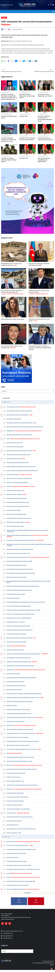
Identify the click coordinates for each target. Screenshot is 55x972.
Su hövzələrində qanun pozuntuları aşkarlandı (17, 737)
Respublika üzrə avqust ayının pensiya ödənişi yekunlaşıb (20, 665)
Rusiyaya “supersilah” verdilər (14, 832)
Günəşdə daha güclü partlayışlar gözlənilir (17, 498)
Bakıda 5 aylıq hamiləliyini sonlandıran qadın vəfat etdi (21, 637)
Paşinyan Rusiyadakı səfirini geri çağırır (16, 685)
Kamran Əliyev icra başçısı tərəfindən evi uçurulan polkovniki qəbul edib (12, 292)
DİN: (14, 753)
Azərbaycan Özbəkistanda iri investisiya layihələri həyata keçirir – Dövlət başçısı (26, 602)
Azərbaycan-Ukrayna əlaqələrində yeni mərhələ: (28, 557)
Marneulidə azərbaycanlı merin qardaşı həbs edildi (19, 865)
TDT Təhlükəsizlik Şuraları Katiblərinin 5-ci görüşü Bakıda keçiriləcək (23, 869)
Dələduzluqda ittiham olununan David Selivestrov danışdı (39, 292)
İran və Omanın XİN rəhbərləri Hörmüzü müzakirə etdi (19, 410)
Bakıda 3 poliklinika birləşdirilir (16, 458)
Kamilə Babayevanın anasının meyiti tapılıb (12, 319)
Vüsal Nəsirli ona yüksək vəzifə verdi (15, 681)
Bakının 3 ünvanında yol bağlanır (16, 494)
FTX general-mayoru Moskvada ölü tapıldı (17, 641)
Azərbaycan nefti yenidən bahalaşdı (15, 801)
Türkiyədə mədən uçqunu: (19, 474)
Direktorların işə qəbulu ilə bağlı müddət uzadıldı (18, 626)
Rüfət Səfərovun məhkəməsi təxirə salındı (16, 565)
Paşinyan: (23, 877)
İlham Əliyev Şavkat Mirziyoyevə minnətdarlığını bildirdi (27, 96)
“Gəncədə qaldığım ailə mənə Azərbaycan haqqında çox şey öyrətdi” (23, 741)
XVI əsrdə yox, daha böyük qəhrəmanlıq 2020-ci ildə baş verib (25, 540)
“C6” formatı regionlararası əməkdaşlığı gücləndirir (19, 606)
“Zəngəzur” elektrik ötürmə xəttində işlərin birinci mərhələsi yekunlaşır (27, 653)
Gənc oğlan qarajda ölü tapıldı (14, 418)
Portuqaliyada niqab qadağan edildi (15, 793)
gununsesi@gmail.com (8, 935)
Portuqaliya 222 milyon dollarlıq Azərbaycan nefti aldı (19, 561)
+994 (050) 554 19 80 (7, 933)
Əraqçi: (23, 438)
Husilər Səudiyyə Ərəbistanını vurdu (15, 781)
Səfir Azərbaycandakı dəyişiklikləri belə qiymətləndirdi (44, 160)
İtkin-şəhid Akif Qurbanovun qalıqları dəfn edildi (18, 745)
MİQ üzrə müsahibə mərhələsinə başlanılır (17, 514)
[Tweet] (25, 61)
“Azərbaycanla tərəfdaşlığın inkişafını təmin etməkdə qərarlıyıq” (24, 749)
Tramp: (16, 645)
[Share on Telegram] (31, 61)
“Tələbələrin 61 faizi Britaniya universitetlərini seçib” (19, 713)
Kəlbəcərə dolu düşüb (12, 705)
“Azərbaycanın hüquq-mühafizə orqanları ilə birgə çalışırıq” (9, 160)
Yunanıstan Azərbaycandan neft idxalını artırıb (18, 462)
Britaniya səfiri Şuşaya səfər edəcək (15, 649)
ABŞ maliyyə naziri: (23, 841)
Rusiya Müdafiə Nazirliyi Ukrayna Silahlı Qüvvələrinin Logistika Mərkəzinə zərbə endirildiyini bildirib (28, 582)
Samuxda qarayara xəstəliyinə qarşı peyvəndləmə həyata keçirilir (22, 470)
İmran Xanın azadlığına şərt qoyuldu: (23, 889)
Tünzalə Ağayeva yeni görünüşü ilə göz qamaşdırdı (19, 657)
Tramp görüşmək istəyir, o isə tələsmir (16, 622)
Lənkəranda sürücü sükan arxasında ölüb (16, 634)
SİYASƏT (4, 17)
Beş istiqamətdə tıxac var (13, 824)
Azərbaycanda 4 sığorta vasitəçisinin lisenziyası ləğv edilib (21, 881)
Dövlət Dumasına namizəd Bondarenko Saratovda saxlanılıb (21, 573)
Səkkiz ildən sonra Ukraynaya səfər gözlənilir (17, 482)
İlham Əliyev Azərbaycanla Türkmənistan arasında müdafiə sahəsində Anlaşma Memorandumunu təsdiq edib (30, 545)
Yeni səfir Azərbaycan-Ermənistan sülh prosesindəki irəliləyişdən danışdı (24, 693)
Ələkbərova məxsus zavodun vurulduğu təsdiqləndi (19, 618)
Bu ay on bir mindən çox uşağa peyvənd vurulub (18, 506)
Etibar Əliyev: (25, 765)
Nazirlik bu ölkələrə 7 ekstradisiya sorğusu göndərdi (19, 478)
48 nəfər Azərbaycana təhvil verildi (15, 526)
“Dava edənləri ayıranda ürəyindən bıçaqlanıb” (20, 845)
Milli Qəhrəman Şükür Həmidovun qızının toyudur (39, 320)
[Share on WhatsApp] (4, 61)
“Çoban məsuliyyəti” (18, 813)
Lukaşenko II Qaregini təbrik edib (14, 805)
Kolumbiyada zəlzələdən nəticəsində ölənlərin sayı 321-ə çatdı (21, 422)
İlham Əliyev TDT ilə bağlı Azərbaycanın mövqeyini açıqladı (21, 614)
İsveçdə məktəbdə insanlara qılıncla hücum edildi (18, 454)
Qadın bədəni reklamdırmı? (13, 598)
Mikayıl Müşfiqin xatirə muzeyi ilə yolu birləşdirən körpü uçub (11, 264)
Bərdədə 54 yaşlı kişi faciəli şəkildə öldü (16, 853)
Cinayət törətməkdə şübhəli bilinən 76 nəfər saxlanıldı (19, 761)
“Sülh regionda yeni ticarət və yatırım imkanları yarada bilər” (25, 733)
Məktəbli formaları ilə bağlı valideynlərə (18, 522)
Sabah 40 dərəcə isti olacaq (13, 673)
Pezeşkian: (21, 486)
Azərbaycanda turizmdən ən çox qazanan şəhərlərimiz (20, 816)
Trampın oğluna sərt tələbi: (21, 406)
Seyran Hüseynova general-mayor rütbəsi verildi (18, 553)
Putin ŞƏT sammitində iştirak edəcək (15, 490)
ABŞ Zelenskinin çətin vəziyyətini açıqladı (16, 577)
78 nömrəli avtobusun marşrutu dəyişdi (16, 773)
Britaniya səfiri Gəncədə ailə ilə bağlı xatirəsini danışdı (20, 701)
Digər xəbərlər (27, 892)
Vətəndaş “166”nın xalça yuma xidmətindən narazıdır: (27, 536)
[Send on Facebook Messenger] (18, 61)
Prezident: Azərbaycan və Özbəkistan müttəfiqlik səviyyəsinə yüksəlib (23, 610)
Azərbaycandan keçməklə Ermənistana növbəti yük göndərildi (21, 677)
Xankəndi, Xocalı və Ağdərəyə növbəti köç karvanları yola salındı (22, 785)
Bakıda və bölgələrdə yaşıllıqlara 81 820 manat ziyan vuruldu (21, 466)
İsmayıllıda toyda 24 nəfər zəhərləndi (15, 721)
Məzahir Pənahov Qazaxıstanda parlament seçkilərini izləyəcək (22, 769)
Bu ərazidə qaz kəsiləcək (13, 857)
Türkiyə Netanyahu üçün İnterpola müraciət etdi (18, 502)
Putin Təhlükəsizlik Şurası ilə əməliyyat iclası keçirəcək (20, 569)
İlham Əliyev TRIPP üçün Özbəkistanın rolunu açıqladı (19, 590)
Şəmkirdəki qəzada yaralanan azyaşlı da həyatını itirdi (19, 630)
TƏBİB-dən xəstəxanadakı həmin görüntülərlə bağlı (22, 661)
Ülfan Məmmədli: (24, 430)
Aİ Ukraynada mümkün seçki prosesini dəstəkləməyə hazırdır (21, 849)
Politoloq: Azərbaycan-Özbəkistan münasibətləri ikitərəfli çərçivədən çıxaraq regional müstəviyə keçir (27, 531)
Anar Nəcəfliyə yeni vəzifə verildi (14, 442)
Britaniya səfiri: (23, 116)
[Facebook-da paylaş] (10, 61)
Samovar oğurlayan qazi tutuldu (14, 689)
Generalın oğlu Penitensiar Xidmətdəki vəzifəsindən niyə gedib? (39, 264)
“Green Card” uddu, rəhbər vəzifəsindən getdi (17, 797)
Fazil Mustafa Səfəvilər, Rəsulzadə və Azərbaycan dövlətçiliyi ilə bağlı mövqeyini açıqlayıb (40, 347)
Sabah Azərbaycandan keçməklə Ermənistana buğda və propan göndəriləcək (25, 426)
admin (9, 29)
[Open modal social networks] (35, 61)
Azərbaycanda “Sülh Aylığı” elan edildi (16, 594)
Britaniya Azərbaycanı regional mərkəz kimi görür (18, 709)
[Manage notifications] (51, 969)
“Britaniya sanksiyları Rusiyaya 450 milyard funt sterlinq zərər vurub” (8, 139)
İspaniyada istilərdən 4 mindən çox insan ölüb (17, 885)
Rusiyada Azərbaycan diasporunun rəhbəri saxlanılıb (21, 450)
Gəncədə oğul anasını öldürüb (14, 510)
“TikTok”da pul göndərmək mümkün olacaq (17, 861)
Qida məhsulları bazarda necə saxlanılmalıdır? (19, 414)
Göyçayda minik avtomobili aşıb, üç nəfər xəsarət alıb (19, 434)
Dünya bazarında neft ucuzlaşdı (14, 820)
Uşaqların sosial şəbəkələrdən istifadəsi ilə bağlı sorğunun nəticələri (23, 586)
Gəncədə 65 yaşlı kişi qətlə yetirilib (15, 446)
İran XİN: (19, 873)
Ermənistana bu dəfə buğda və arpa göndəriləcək (18, 809)
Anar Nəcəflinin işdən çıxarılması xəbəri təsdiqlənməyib (11, 346)
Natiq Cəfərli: (24, 789)
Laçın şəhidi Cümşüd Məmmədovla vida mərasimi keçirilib (20, 757)
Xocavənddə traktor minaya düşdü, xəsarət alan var (19, 518)
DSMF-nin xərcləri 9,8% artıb (13, 777)
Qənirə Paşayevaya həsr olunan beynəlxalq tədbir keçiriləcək (21, 828)
